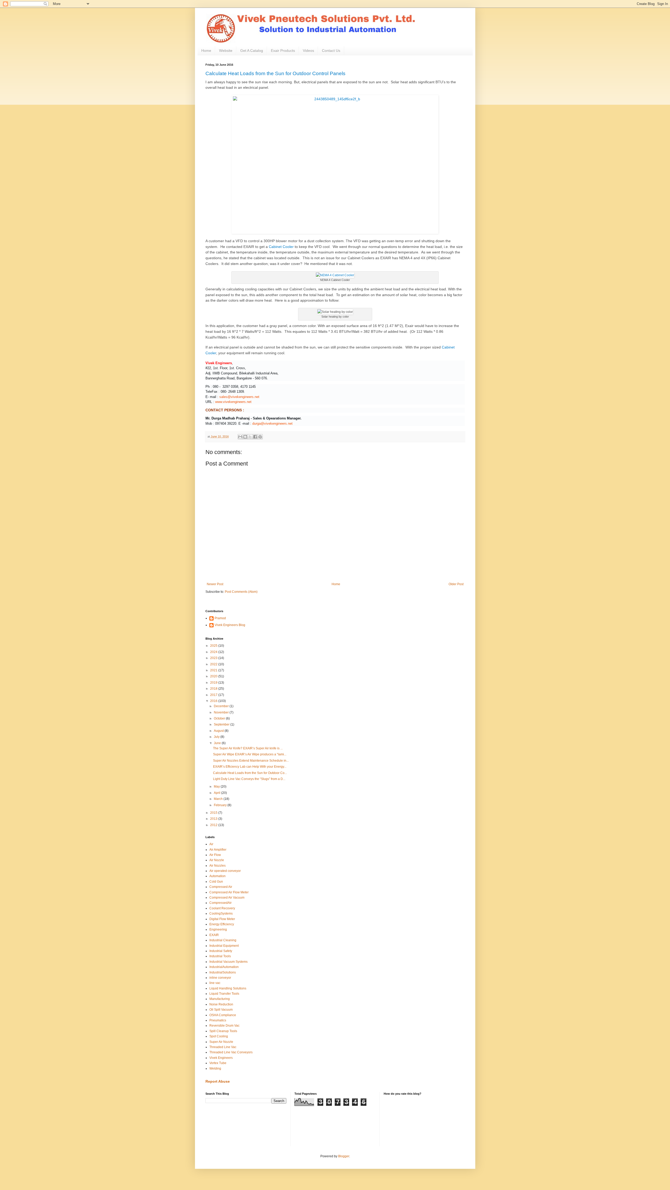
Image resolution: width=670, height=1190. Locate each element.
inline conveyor (220, 977)
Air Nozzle (216, 860)
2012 (214, 825)
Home (206, 50)
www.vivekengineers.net (233, 402)
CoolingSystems (221, 913)
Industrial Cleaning (222, 940)
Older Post (456, 584)
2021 (214, 670)
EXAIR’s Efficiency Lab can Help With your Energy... (249, 766)
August (219, 731)
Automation (217, 876)
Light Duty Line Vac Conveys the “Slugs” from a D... (249, 779)
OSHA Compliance (222, 1015)
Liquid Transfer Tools (224, 993)
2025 (214, 645)
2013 (214, 819)
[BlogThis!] (245, 436)
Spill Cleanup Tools (223, 1031)
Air (211, 844)
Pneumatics (217, 1020)
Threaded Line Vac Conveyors (231, 1052)
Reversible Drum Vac (224, 1025)
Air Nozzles (217, 865)
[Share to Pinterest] (260, 436)
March (219, 799)
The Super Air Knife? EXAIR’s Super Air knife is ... (248, 748)
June (218, 743)
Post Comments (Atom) (241, 592)
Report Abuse (217, 1081)
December (222, 706)
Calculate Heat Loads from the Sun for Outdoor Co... (250, 773)
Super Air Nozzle (221, 1042)
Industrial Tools (220, 956)
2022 (214, 664)
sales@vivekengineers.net (239, 397)
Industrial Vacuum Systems (228, 962)
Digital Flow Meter (222, 919)
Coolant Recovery (222, 908)
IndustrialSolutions (222, 972)
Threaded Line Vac (222, 1047)
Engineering (218, 929)
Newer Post (215, 584)
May (217, 786)
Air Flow (215, 855)
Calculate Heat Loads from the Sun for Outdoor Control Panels (275, 73)
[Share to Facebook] (255, 436)
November (222, 712)
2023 (214, 658)
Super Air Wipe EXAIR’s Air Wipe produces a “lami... (249, 754)
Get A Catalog (251, 50)
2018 (214, 688)
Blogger (343, 1156)
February (220, 805)
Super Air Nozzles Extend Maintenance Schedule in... (251, 760)
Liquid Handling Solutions (227, 988)
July (217, 737)
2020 (214, 676)
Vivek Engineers (221, 1058)
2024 (214, 652)
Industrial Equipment (224, 946)
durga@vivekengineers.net (272, 423)
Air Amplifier (217, 849)
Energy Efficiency (221, 924)
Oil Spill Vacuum (221, 1009)
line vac (214, 983)
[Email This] (240, 436)
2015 (214, 813)
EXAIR (214, 935)
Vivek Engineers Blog (230, 625)
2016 (214, 701)
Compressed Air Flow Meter (229, 892)
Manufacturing (219, 999)
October (220, 718)
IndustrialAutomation (224, 967)
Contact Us (331, 50)
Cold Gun (216, 881)
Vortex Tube (217, 1063)
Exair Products (283, 50)
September (222, 724)
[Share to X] (250, 436)
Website (225, 50)
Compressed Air (220, 887)
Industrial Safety (220, 951)
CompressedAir (220, 903)
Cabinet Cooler (281, 247)
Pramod (220, 618)
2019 (214, 682)
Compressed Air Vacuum (226, 897)
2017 (214, 695)
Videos (308, 50)
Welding (215, 1068)
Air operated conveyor (225, 871)
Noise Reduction (221, 1004)
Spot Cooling (218, 1036)
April (217, 793)
